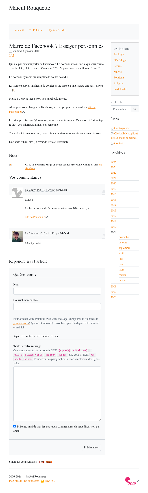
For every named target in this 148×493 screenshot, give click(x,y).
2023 (113, 167)
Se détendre (59, 30)
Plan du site (15, 481)
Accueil (19, 30)
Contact (118, 143)
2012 (113, 216)
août (121, 253)
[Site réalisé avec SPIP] (132, 481)
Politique (37, 30)
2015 (113, 199)
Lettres (117, 66)
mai (121, 264)
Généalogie (120, 60)
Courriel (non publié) (25, 300)
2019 (113, 189)
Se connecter (31, 481)
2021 (113, 178)
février (122, 275)
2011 (113, 221)
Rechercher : (118, 102)
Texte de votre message (27, 346)
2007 (113, 292)
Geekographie (122, 128)
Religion (118, 83)
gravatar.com (20, 323)
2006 (113, 297)
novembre (124, 237)
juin (121, 258)
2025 (113, 161)
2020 (113, 183)
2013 (113, 210)
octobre (123, 242)
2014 (113, 205)
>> (135, 109)
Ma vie (118, 71)
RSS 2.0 (49, 481)
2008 (113, 286)
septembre (124, 248)
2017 (113, 194)
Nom (16, 284)
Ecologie (119, 54)
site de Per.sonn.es (35, 217)
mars (121, 269)
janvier (123, 280)
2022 (113, 172)
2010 (113, 226)
